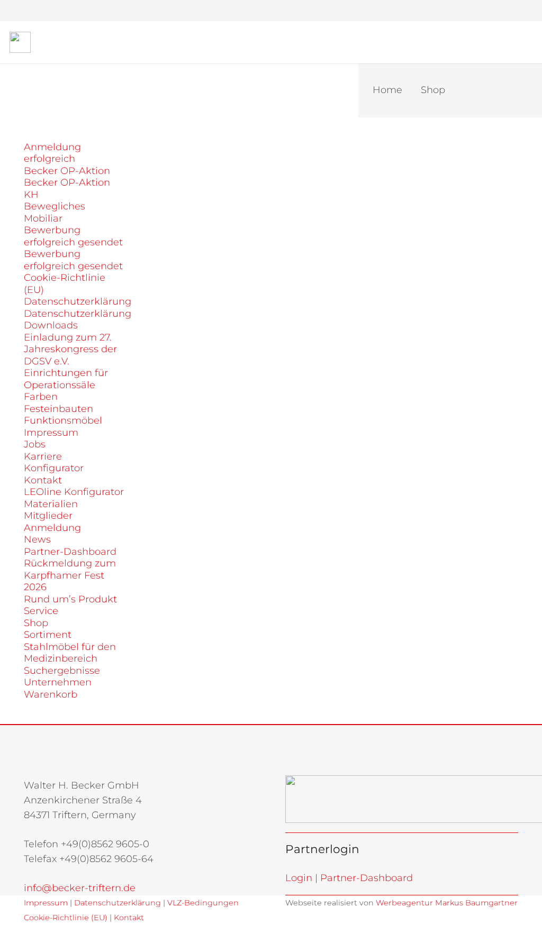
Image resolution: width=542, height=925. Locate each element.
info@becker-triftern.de (80, 888)
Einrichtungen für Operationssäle (66, 379)
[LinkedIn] (509, 10)
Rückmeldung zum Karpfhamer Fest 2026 (70, 575)
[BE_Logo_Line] (20, 42)
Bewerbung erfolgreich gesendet (73, 236)
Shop (36, 623)
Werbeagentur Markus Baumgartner (447, 903)
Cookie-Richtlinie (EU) (65, 917)
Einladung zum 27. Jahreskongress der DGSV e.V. (70, 349)
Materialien (51, 504)
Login (298, 878)
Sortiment (47, 634)
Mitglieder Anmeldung (52, 522)
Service (41, 611)
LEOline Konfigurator (74, 492)
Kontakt (43, 480)
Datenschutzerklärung (77, 301)
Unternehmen (58, 682)
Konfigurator (54, 468)
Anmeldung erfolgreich (52, 153)
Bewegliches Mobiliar (54, 212)
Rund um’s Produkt (70, 599)
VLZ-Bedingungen (202, 903)
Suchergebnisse (62, 670)
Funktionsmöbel (63, 420)
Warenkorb (50, 694)
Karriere (43, 456)
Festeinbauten (58, 409)
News (37, 539)
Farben (41, 396)
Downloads (51, 325)
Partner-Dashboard (70, 551)
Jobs (35, 444)
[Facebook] (471, 10)
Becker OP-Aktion (67, 171)
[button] (435, 10)
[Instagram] (490, 10)
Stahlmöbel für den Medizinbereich (70, 653)
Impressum (51, 432)
